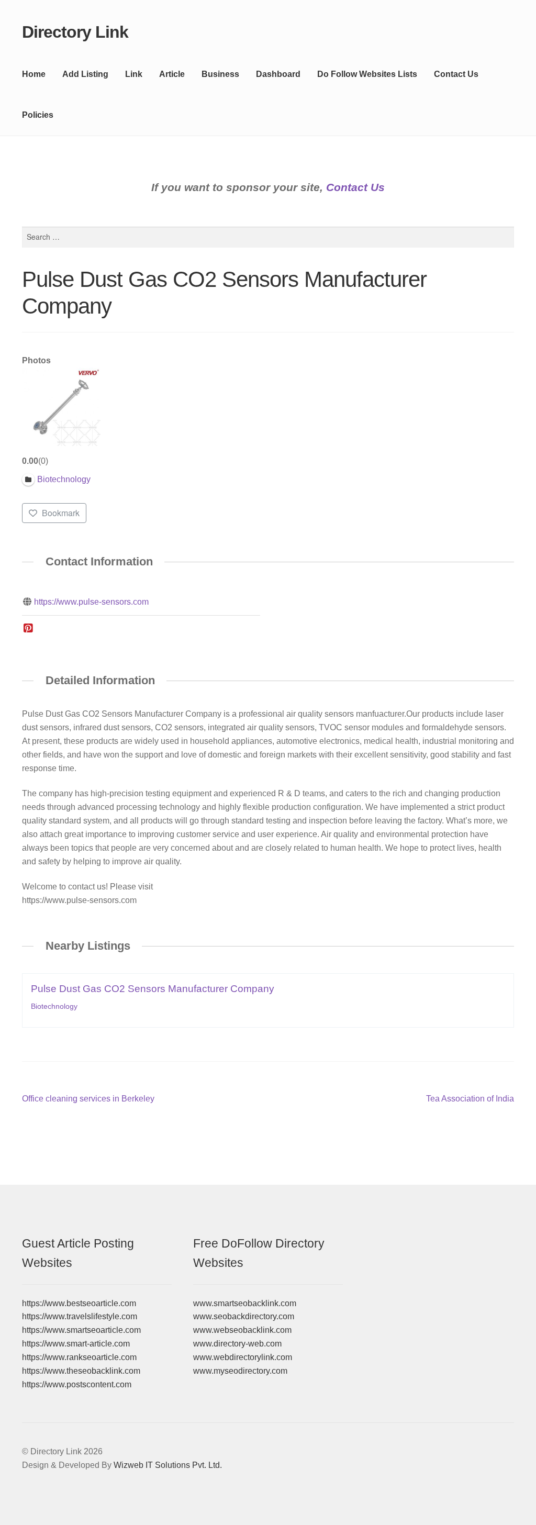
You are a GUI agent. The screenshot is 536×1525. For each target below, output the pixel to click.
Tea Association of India (470, 1100)
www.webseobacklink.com (242, 1330)
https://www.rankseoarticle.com (79, 1357)
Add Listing (85, 74)
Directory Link (75, 32)
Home (34, 74)
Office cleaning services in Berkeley (88, 1100)
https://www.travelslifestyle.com (79, 1316)
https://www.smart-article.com (76, 1343)
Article (172, 74)
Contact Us (456, 74)
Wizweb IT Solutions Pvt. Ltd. (168, 1465)
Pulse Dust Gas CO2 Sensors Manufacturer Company (152, 988)
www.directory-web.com (237, 1343)
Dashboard (278, 74)
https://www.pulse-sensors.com (91, 601)
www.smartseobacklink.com (244, 1303)
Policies (37, 114)
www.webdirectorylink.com (242, 1357)
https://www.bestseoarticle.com (79, 1303)
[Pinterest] (28, 628)
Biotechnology (54, 1006)
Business (220, 74)
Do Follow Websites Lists (367, 74)
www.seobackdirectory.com (243, 1316)
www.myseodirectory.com (240, 1370)
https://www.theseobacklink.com (81, 1370)
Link (133, 74)
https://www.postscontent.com (76, 1384)
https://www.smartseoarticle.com (81, 1330)
